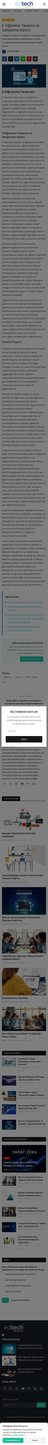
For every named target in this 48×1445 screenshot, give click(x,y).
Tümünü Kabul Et (13, 1440)
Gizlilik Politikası (19, 1435)
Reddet (35, 1440)
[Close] (43, 709)
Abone (24, 739)
